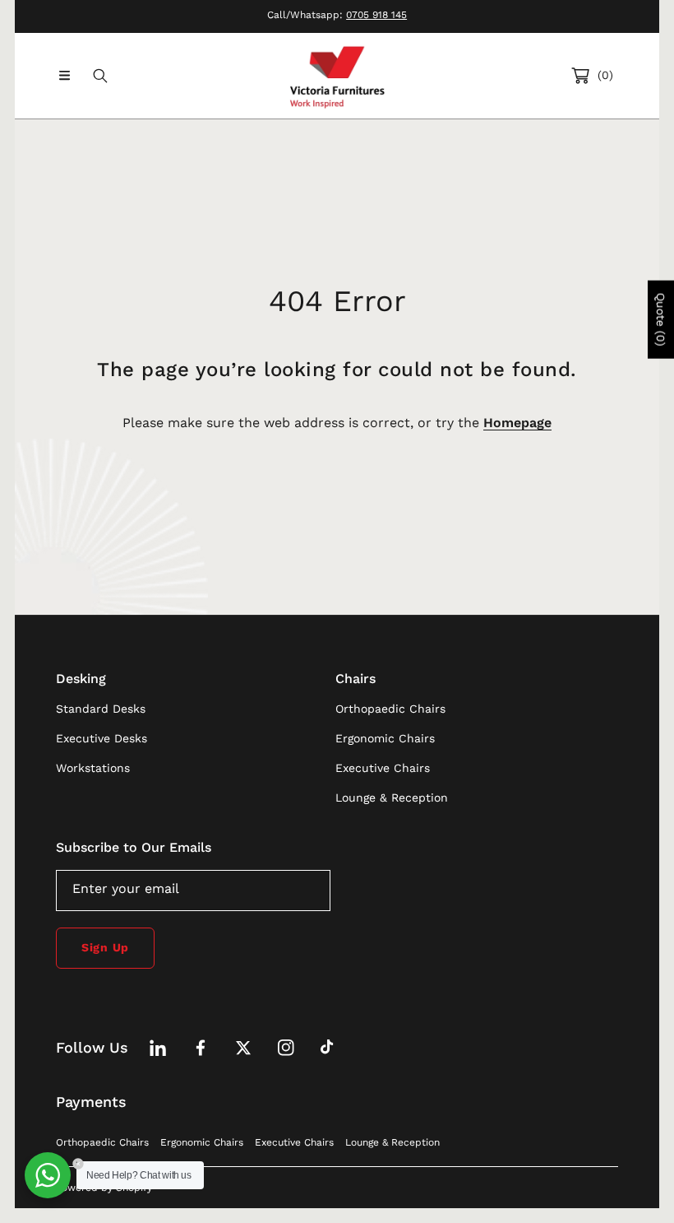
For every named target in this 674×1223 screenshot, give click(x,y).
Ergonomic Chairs (201, 1142)
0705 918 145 (376, 15)
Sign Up (105, 947)
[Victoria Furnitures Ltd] (337, 76)
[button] (64, 76)
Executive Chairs (294, 1142)
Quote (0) (660, 319)
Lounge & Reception (392, 1142)
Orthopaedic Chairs (102, 1142)
